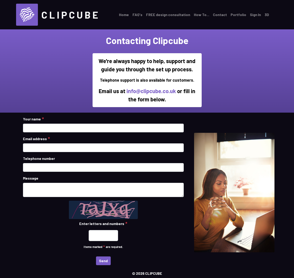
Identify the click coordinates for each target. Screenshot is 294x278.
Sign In (255, 14)
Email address (35, 138)
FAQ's (137, 14)
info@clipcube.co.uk (151, 91)
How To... (201, 14)
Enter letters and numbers (101, 223)
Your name (32, 119)
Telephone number (39, 158)
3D (267, 14)
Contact (220, 14)
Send (103, 261)
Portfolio (238, 14)
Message (30, 178)
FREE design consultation (168, 14)
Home (124, 14)
